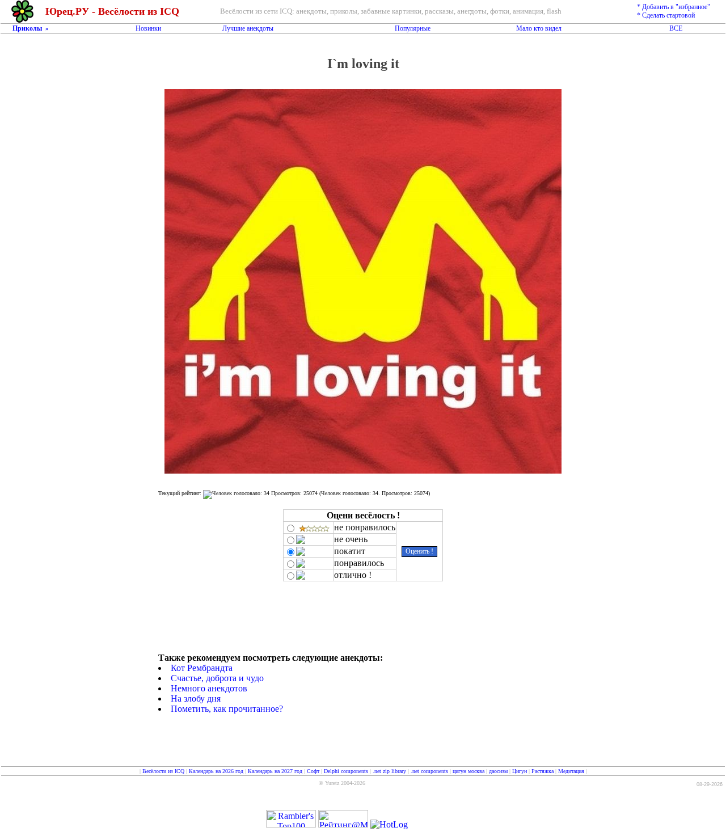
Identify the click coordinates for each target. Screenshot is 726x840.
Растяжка (542, 771)
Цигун (519, 771)
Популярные (412, 28)
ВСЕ (675, 28)
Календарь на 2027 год (275, 771)
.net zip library (389, 771)
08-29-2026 (710, 784)
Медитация (571, 771)
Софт (313, 771)
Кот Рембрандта (202, 668)
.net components (429, 771)
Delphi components (346, 771)
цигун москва (468, 771)
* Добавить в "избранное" (673, 7)
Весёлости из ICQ (163, 771)
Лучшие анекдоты (247, 28)
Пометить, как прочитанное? (227, 709)
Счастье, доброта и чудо (217, 678)
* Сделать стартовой (666, 15)
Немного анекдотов (209, 688)
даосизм (498, 771)
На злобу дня (196, 698)
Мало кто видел (539, 28)
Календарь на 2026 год (216, 771)
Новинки (148, 28)
